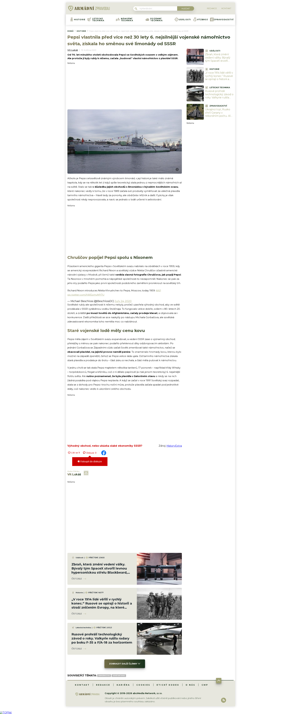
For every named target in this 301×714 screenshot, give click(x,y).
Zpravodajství (224, 20)
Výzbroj (202, 20)
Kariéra (123, 685)
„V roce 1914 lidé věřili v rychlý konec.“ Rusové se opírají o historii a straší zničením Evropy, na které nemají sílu (219, 81)
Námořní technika (127, 19)
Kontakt (82, 685)
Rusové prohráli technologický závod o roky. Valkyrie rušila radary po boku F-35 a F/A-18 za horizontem (101, 638)
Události (185, 20)
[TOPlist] (6, 712)
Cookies (143, 685)
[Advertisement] (124, 86)
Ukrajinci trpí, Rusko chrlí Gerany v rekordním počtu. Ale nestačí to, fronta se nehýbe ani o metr (218, 116)
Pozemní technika (156, 19)
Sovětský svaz (119, 675)
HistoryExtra (174, 445)
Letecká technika (98, 19)
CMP (205, 685)
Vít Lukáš (72, 50)
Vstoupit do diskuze (90, 461)
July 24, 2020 (123, 301)
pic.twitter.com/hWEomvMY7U (85, 294)
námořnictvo (104, 675)
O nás (190, 685)
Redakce (103, 685)
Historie (79, 20)
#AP (158, 290)
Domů (70, 31)
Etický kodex (168, 685)
